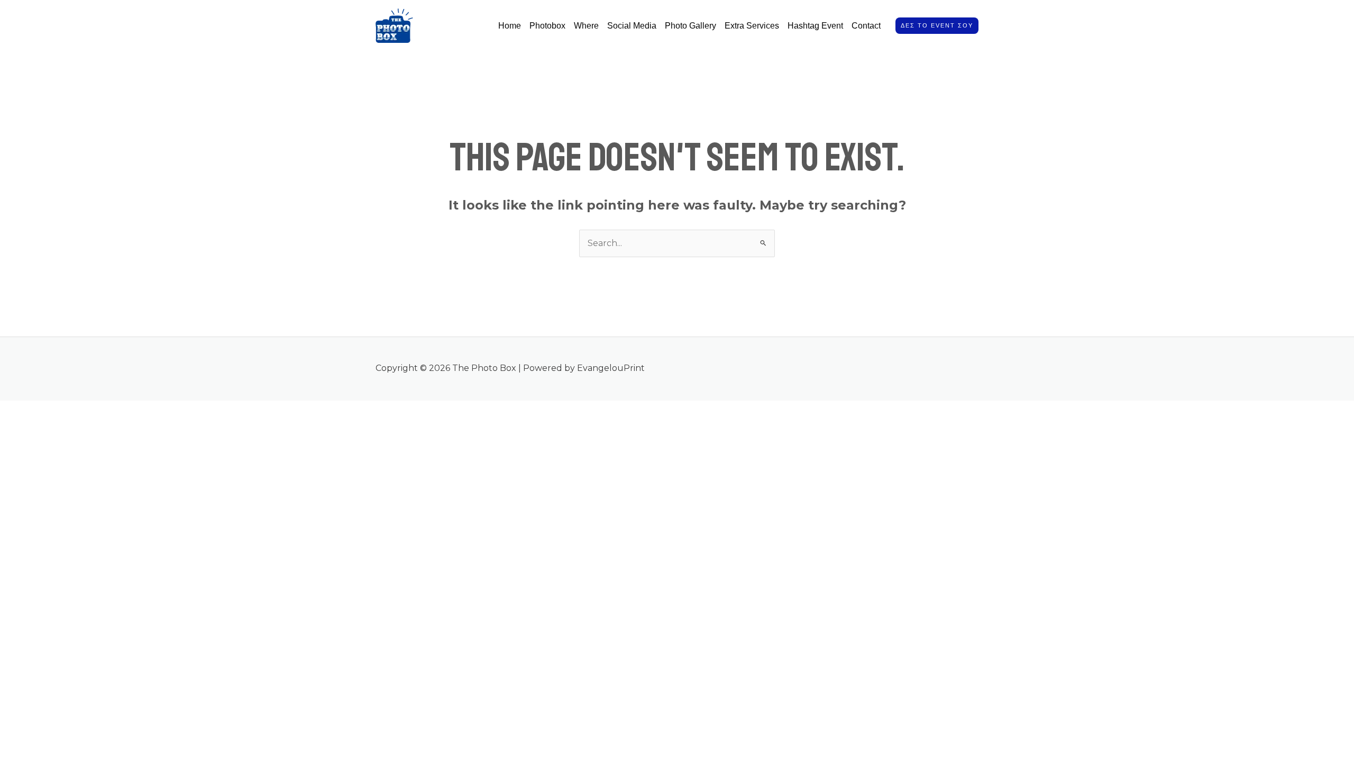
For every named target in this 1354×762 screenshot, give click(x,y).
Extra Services (752, 25)
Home (509, 25)
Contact (866, 25)
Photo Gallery (690, 25)
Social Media (631, 25)
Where (586, 25)
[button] (936, 25)
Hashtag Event (815, 25)
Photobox (547, 25)
